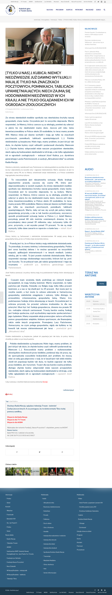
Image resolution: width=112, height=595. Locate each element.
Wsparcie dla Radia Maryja (17, 417)
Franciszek (10, 514)
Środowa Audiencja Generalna (89, 511)
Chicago (81, 523)
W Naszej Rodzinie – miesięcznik (17, 570)
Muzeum (56, 1)
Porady (46, 515)
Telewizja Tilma (12, 579)
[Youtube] (105, 1)
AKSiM (31, 1)
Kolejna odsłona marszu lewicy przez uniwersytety (94, 218)
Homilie (46, 531)
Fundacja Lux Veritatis (14, 558)
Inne (45, 568)
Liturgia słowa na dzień (84, 531)
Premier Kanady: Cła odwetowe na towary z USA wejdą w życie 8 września (95, 34)
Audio (89, 169)
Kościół (7, 506)
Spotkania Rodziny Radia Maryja (54, 552)
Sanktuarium (38, 1)
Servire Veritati (88, 1)
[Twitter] (98, 1)
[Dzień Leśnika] (44, 471)
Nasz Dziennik (65, 1)
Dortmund (82, 527)
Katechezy (47, 511)
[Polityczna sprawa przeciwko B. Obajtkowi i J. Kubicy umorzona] (35, 471)
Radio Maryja (14, 1)
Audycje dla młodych (50, 548)
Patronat (80, 546)
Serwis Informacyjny (50, 573)
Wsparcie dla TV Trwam (16, 420)
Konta (79, 539)
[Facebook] (95, 1)
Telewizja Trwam (12, 543)
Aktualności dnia (49, 503)
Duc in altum (47, 523)
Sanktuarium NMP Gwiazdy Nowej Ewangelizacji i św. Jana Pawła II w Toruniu (20, 552)
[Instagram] (101, 1)
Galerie (80, 515)
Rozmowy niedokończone (52, 507)
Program (79, 535)
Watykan (9, 510)
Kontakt (79, 542)
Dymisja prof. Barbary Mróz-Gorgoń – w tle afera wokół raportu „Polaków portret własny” (95, 246)
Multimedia (44, 495)
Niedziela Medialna (50, 560)
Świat (8, 503)
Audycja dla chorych (50, 540)
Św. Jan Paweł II (12, 523)
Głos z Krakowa (49, 527)
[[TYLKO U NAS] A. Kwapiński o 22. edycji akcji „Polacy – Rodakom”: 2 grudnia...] (110, 298)
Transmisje (47, 556)
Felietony (46, 519)
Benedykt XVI (11, 519)
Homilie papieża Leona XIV (87, 507)
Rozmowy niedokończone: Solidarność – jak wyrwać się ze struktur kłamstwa (94, 42)
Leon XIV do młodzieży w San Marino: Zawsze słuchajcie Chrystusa (94, 125)
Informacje (54, 19)
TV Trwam (24, 1)
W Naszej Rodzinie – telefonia (16, 574)
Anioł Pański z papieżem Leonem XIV (91, 503)
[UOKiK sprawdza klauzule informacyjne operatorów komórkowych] (1, 298)
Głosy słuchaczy (49, 564)
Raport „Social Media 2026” (95, 231)
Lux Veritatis (48, 1)
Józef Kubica (13, 401)
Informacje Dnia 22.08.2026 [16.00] (95, 113)
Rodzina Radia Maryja (85, 519)
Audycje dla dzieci (49, 544)
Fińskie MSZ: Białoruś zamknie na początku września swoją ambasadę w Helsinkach (95, 146)
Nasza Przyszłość (76, 1)
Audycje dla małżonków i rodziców (55, 536)
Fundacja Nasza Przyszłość (15, 562)
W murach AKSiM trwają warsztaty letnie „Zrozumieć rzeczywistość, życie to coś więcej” (95, 138)
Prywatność (80, 550)
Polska (60, 19)
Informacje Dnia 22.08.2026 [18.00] (95, 48)
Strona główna (45, 19)
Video (80, 498)
